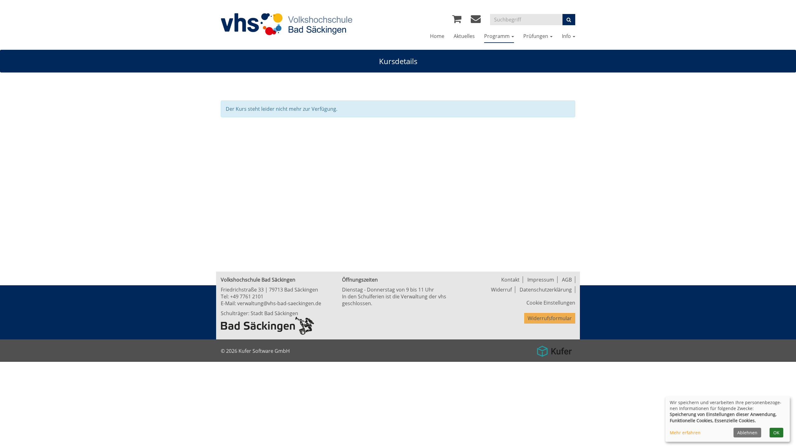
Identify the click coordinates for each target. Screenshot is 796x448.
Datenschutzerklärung (546, 289)
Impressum (540, 279)
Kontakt (510, 279)
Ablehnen (747, 433)
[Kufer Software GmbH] (554, 349)
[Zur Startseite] (315, 23)
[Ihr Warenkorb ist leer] (456, 20)
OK (776, 433)
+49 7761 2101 (246, 296)
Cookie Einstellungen (550, 302)
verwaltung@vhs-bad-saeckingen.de (279, 303)
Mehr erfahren (685, 433)
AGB (567, 279)
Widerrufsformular (550, 318)
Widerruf (501, 289)
